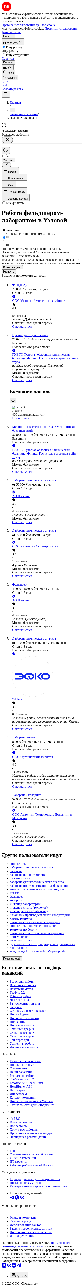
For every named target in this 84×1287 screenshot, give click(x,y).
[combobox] (20, 131)
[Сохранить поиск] (6, 150)
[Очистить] (7, 139)
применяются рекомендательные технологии (36, 1244)
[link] (8, 72)
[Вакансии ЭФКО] (46, 677)
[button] (6, 81)
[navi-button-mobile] (6, 94)
